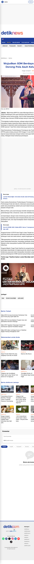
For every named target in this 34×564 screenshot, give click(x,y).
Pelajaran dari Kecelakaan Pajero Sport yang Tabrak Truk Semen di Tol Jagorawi (9, 375)
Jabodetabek (16, 42)
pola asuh (20, 298)
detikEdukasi (27, 531)
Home (3, 42)
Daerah (19, 45)
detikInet (26, 535)
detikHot (26, 537)
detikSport (26, 539)
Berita (9, 42)
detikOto (26, 543)
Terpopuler (12, 45)
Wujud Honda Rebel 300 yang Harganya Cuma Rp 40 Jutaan (9, 354)
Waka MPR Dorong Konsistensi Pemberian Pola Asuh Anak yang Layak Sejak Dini (14, 315)
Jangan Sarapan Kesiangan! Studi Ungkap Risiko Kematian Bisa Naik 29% (6, 419)
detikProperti (27, 545)
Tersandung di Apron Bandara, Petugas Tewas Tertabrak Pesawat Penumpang (7, 399)
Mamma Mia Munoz (26, 353)
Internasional (25, 42)
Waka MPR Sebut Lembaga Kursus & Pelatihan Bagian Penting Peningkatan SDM (13, 330)
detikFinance (27, 533)
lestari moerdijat (11, 298)
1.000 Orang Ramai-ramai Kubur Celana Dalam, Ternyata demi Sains (22, 418)
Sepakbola (26, 541)
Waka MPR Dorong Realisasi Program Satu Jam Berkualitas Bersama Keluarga (14, 320)
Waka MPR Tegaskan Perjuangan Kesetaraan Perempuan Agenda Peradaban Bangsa (13, 325)
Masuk (30, 1)
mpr (3, 298)
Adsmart (5, 45)
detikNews (4, 58)
